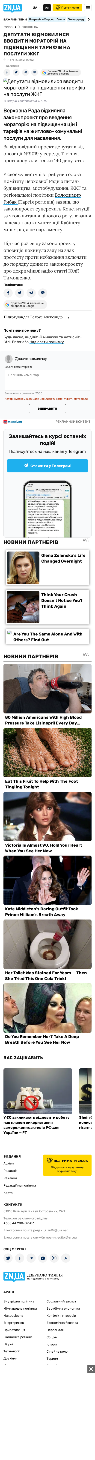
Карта (8, 1193)
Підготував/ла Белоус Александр (33, 317)
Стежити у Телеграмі (50, 466)
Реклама (10, 1178)
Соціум (52, 1337)
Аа (47, 7)
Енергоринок (13, 1323)
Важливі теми (15, 19)
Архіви (8, 1163)
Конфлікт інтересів (61, 1316)
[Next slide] (88, 19)
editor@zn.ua (67, 1237)
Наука (8, 1344)
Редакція (10, 1171)
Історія (52, 1344)
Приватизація (14, 1330)
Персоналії (55, 1330)
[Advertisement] (47, 1412)
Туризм (52, 1359)
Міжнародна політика (20, 1309)
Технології (11, 1351)
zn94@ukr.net (58, 1230)
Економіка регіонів (18, 1337)
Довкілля (10, 1358)
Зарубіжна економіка (63, 1309)
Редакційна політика (19, 1185)
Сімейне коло (57, 1352)
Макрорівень (13, 1316)
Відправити (47, 408)
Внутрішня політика (18, 1301)
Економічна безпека (62, 1323)
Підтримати (70, 7)
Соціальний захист (61, 1301)
